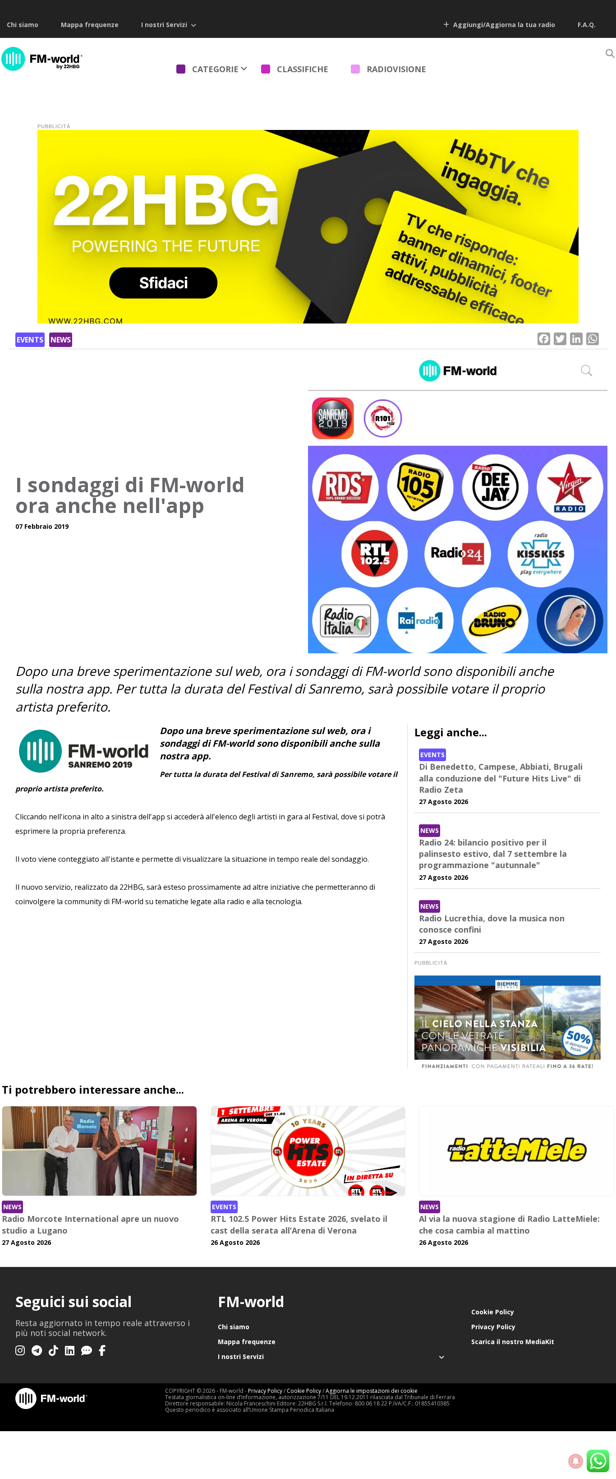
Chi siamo (22, 24)
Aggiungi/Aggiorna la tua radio (503, 24)
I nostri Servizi (164, 24)
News (61, 340)
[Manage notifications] (576, 1461)
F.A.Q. (587, 24)
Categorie (215, 69)
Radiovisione (396, 69)
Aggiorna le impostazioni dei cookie (372, 1391)
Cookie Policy (492, 1312)
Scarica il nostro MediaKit (512, 1341)
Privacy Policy (493, 1326)
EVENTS (30, 340)
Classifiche (302, 69)
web (246, 670)
